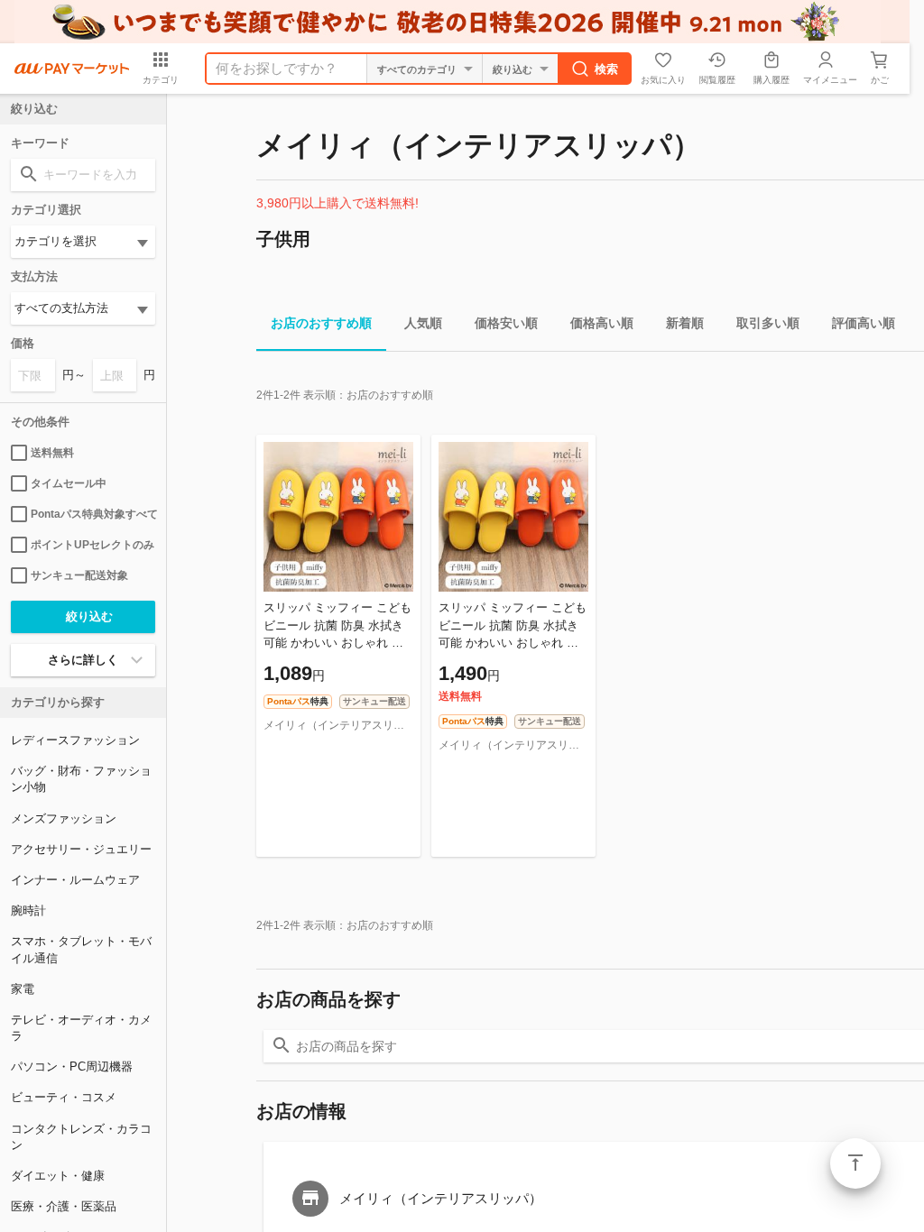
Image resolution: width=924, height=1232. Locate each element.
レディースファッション (75, 740)
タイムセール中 (68, 483)
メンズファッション (63, 818)
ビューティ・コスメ (63, 1097)
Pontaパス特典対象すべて (93, 514)
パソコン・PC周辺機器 (72, 1066)
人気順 (423, 323)
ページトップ (855, 1163)
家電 (22, 989)
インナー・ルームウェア (75, 880)
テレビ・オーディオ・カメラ (81, 1028)
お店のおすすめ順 (321, 323)
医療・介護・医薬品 (63, 1206)
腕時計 (28, 910)
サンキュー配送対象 (79, 575)
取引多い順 (767, 323)
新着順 (685, 323)
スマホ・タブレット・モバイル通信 (81, 949)
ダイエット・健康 (58, 1175)
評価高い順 (863, 323)
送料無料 (52, 452)
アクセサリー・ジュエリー (81, 849)
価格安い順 (506, 323)
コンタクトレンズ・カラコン (81, 1137)
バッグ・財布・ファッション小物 (81, 779)
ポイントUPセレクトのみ (92, 544)
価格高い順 (601, 323)
